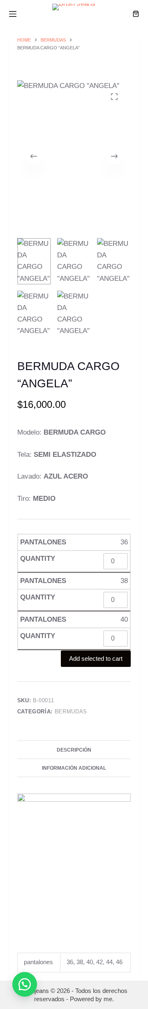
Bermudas (71, 711)
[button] (24, 984)
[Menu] (12, 14)
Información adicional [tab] (74, 768)
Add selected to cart (96, 658)
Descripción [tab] (74, 750)
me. (109, 998)
